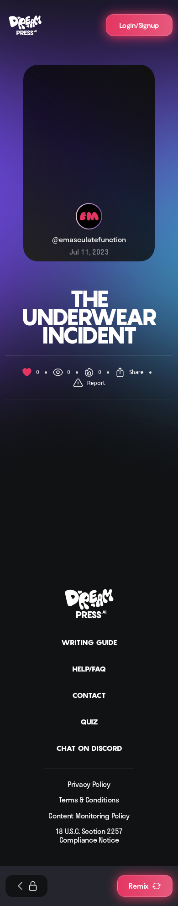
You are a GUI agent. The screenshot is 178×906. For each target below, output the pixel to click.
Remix (138, 885)
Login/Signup (139, 25)
